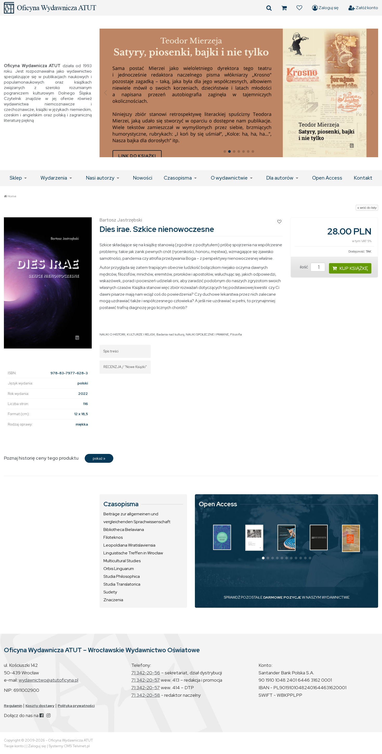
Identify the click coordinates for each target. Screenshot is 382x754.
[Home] (50, 8)
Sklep (16, 178)
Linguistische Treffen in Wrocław (133, 553)
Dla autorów (279, 178)
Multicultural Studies (122, 560)
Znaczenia (113, 600)
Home (12, 196)
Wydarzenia (54, 178)
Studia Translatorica (121, 584)
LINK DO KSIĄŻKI (137, 156)
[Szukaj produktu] (269, 8)
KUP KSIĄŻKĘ (353, 268)
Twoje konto (14, 746)
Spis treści (110, 351)
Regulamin (13, 705)
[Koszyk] (284, 8)
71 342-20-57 (145, 680)
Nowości (142, 178)
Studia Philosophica (121, 576)
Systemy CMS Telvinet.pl (69, 746)
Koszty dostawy (39, 705)
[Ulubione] (299, 8)
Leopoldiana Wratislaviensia (129, 545)
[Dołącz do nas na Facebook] (41, 715)
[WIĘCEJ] (222, 537)
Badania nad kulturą (170, 334)
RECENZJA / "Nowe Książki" (125, 367)
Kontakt (363, 178)
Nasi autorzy (100, 178)
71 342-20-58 (145, 695)
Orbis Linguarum (118, 568)
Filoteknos (113, 537)
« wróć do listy (367, 208)
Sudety (110, 592)
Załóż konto (366, 7)
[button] (105, 93)
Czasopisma (178, 178)
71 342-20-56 (145, 673)
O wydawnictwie (229, 178)
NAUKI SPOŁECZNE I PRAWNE (207, 334)
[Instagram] (48, 715)
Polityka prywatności (76, 705)
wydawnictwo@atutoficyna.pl (48, 680)
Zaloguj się (328, 7)
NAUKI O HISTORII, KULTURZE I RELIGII (127, 334)
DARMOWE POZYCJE (282, 597)
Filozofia (236, 334)
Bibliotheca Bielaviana (123, 529)
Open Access (327, 178)
